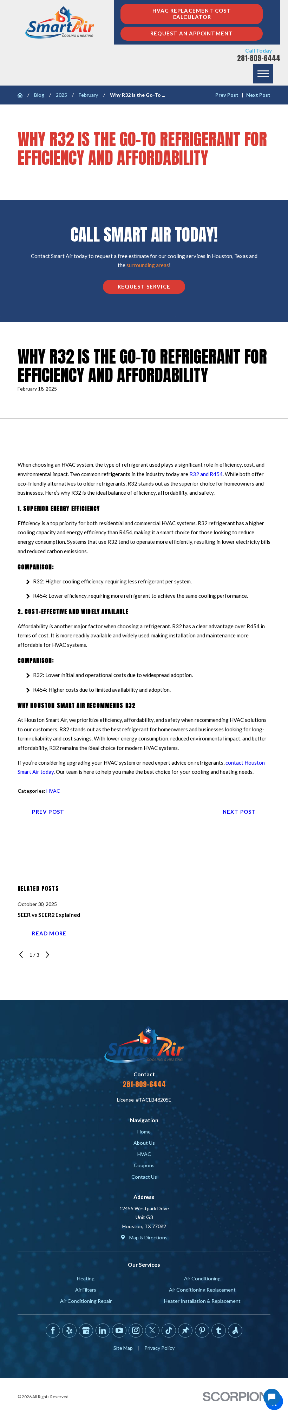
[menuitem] (144, 1131)
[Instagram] (136, 1330)
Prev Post (48, 811)
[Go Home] (22, 95)
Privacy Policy (159, 1348)
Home (144, 1132)
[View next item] (47, 954)
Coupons (144, 1165)
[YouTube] (119, 1330)
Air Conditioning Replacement (202, 1290)
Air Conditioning (202, 1278)
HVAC (53, 791)
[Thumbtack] (185, 1330)
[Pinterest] (202, 1330)
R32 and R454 (206, 474)
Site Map (123, 1348)
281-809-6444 (258, 58)
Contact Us (144, 1177)
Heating (85, 1278)
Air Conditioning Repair (86, 1301)
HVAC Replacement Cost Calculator (191, 13)
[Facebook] (53, 1330)
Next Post (239, 811)
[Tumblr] (218, 1330)
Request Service (144, 286)
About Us (144, 1143)
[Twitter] (152, 1330)
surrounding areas (147, 265)
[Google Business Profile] (86, 1330)
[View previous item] (21, 954)
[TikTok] (169, 1330)
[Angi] (235, 1330)
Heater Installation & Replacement (202, 1301)
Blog (39, 95)
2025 (61, 95)
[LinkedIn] (103, 1330)
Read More (49, 933)
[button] (263, 73)
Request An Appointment (191, 33)
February (88, 95)
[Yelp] (69, 1330)
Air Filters (85, 1290)
